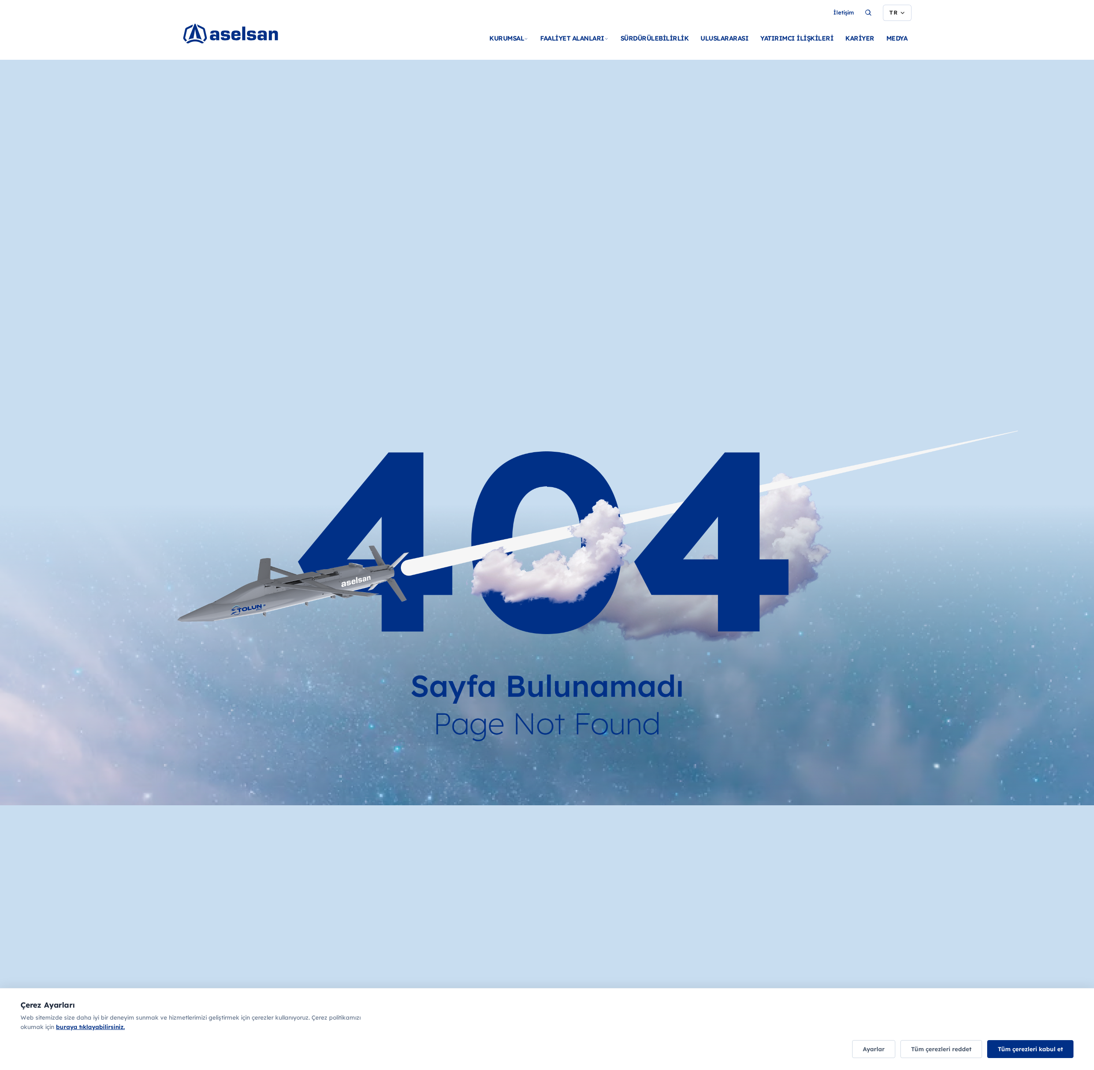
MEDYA (897, 38)
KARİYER (859, 38)
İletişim (843, 12)
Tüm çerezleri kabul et (1030, 1048)
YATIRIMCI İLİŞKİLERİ (796, 38)
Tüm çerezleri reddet (941, 1048)
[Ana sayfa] (242, 34)
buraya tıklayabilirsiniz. (90, 1026)
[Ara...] (868, 12)
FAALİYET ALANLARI (572, 38)
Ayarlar (874, 1048)
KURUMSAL (506, 38)
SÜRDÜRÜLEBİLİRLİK (655, 38)
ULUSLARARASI (724, 38)
